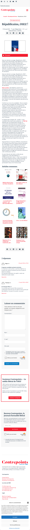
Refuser (15, 521)
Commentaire (8, 313)
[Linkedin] (10, 1)
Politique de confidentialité (14, 528)
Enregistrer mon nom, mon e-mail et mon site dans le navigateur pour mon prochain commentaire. (15, 352)
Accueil (5, 16)
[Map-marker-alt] (16, 1)
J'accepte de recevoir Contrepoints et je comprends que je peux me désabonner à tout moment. (15, 441)
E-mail (6, 339)
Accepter (15, 517)
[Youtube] (13, 1)
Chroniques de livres (12, 16)
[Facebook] (1, 1)
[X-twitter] (7, 1)
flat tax (25, 121)
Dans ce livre (5, 87)
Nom (5, 332)
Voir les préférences (15, 525)
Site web (6, 346)
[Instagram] (4, 1)
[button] (28, 502)
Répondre (4, 277)
